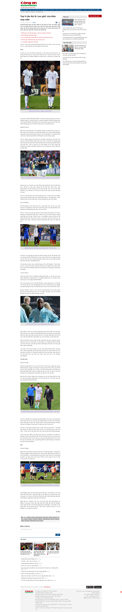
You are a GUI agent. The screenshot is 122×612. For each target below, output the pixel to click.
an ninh (29, 517)
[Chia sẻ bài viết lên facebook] (57, 22)
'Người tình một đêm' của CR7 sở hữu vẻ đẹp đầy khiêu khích (36, 575)
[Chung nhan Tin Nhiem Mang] (91, 597)
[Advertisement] (74, 92)
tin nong (40, 519)
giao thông (45, 517)
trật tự (33, 517)
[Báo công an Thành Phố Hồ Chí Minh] (28, 3)
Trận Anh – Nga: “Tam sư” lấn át (29, 561)
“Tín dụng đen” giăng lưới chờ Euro (29, 42)
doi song (57, 519)
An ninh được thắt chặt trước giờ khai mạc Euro (33, 39)
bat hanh (35, 519)
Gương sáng (78, 9)
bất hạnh (30, 519)
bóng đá (41, 520)
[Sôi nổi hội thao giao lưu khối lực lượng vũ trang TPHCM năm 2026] (68, 48)
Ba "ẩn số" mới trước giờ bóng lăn (29, 565)
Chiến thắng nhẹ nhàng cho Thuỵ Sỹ (30, 563)
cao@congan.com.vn (94, 596)
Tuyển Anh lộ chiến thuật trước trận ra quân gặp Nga (34, 571)
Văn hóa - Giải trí (59, 9)
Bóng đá (28, 12)
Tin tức (23, 12)
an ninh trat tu (46, 519)
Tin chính (25, 9)
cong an (27, 520)
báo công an (33, 520)
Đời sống (52, 9)
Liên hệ (36, 587)
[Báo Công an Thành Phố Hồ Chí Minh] (21, 10)
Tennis (33, 12)
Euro (37, 520)
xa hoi (22, 520)
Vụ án (30, 9)
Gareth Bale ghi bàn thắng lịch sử (29, 559)
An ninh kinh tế (45, 9)
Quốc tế (72, 9)
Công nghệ (91, 9)
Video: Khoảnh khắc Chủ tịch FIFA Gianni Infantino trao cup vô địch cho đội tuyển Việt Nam (74, 28)
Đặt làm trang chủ (27, 587)
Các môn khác (39, 12)
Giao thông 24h (36, 9)
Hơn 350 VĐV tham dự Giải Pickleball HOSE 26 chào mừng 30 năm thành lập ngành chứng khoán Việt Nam (75, 63)
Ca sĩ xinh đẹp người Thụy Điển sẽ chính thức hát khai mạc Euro (37, 37)
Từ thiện (85, 9)
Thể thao (67, 9)
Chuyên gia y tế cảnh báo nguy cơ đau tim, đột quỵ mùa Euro (36, 33)
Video (98, 9)
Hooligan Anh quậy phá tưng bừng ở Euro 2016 (32, 578)
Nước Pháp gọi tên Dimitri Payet (29, 35)
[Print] (59, 22)
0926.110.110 (47, 587)
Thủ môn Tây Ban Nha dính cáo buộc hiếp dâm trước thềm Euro (36, 580)
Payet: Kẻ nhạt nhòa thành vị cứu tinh (30, 573)
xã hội (25, 519)
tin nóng (55, 517)
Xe (95, 9)
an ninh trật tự (38, 517)
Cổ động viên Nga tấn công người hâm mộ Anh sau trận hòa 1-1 (26, 553)
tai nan (52, 519)
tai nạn (50, 517)
